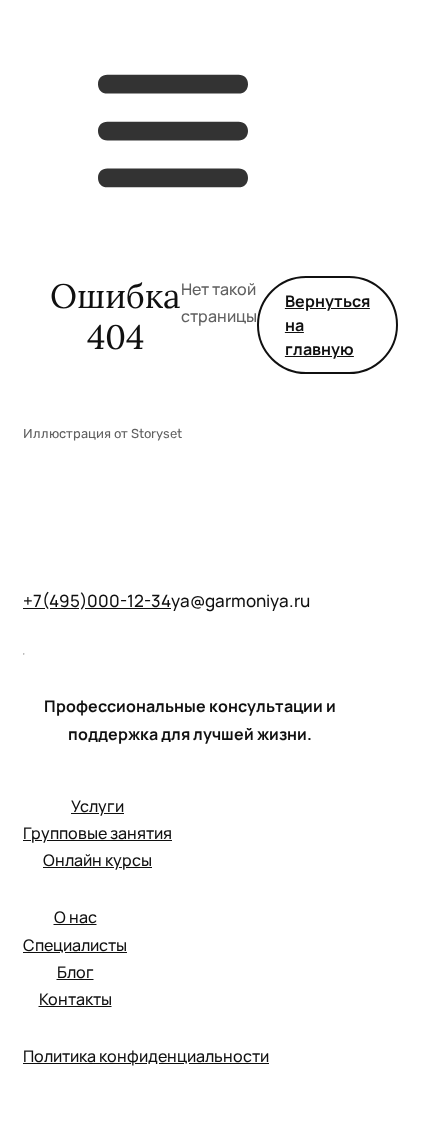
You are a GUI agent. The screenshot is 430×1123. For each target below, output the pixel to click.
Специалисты (75, 945)
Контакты (75, 999)
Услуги (97, 806)
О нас (75, 917)
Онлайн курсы (97, 860)
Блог (75, 972)
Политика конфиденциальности (146, 1056)
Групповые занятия (97, 833)
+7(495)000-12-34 (97, 600)
